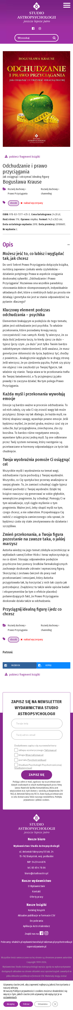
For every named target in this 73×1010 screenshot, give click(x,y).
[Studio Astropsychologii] (36, 12)
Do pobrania (36, 920)
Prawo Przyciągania (17, 193)
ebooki (13, 203)
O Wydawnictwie (36, 886)
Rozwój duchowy (16, 189)
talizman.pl (49, 942)
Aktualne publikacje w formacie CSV (36, 915)
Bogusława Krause (22, 182)
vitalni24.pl (17, 942)
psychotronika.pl (63, 942)
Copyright (31, 962)
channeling (46, 193)
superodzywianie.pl (36, 946)
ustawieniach (10, 997)
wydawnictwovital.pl (33, 942)
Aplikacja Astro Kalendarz (36, 926)
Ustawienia (42, 1004)
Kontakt (36, 891)
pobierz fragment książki (24, 157)
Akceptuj (11, 1004)
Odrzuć (26, 1004)
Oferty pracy (36, 896)
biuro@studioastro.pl (36, 873)
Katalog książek (36, 910)
